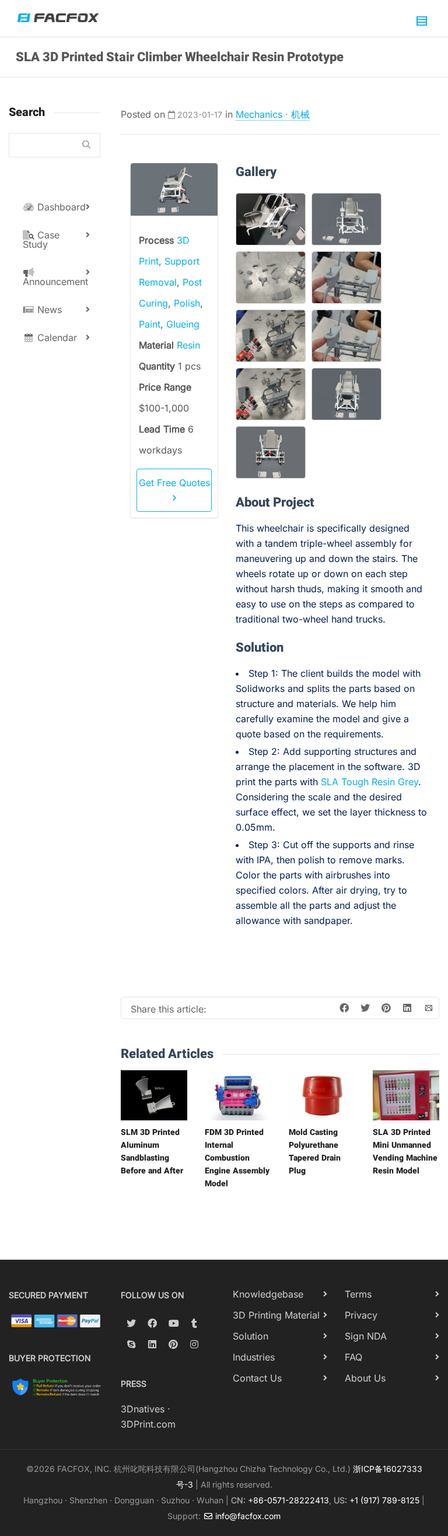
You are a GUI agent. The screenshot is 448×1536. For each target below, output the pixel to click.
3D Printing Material (276, 1315)
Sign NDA (366, 1336)
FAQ (353, 1357)
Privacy (361, 1315)
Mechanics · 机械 (273, 114)
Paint (149, 324)
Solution (250, 1336)
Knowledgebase (268, 1294)
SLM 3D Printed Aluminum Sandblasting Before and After (152, 1151)
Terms (358, 1294)
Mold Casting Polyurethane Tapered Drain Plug (315, 1151)
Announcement (55, 281)
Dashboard (60, 207)
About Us (365, 1378)
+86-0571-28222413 (288, 1500)
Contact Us (257, 1378)
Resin (188, 345)
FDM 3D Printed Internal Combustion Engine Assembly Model (237, 1158)
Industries (254, 1357)
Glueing (183, 324)
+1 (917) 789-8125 (384, 1500)
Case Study (41, 239)
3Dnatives (142, 1409)
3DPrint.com (148, 1424)
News (48, 309)
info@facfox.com (247, 1516)
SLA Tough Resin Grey (369, 782)
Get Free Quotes (174, 482)
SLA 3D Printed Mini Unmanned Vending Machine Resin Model (405, 1151)
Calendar (55, 337)
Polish (187, 303)
